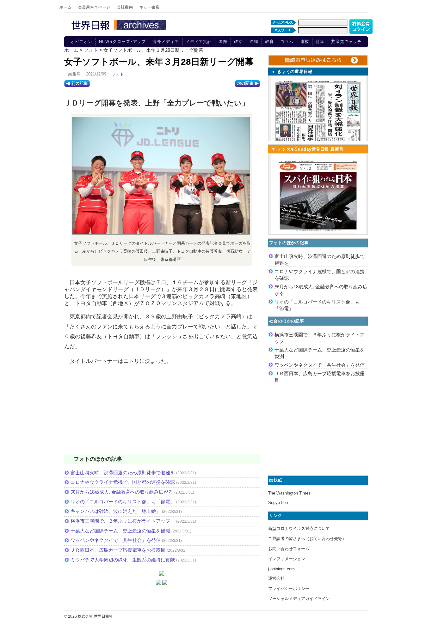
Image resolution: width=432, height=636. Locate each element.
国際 (223, 41)
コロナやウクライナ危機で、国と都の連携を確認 (123, 482)
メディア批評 (199, 41)
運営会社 (276, 578)
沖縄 (254, 41)
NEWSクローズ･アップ (122, 41)
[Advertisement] (162, 413)
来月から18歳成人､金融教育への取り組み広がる (122, 492)
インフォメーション (286, 558)
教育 (269, 41)
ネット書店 (149, 7)
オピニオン (82, 41)
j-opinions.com (281, 569)
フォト (118, 74)
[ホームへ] (119, 31)
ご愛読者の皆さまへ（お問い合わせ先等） (307, 538)
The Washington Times (289, 493)
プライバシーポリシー (288, 588)
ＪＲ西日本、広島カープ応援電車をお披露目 (118, 550)
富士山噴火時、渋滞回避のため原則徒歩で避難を (123, 472)
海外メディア (165, 41)
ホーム (65, 7)
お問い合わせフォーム (288, 548)
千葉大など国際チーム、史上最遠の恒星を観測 (120, 530)
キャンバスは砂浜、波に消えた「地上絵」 (116, 511)
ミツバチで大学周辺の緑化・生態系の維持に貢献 (123, 559)
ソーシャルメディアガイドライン (299, 598)
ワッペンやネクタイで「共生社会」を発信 (116, 540)
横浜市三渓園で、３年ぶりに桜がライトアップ (123, 521)
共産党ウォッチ (346, 41)
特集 (320, 41)
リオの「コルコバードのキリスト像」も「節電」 (123, 501)
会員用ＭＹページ (94, 7)
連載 (304, 41)
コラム (286, 41)
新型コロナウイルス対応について (299, 528)
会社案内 (125, 7)
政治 (238, 41)
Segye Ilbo (278, 502)
